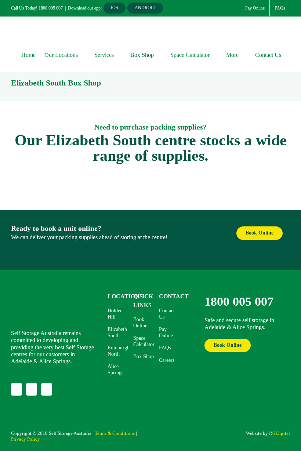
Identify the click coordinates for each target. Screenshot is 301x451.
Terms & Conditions (115, 433)
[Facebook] (16, 389)
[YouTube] (46, 389)
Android (145, 7)
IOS (114, 7)
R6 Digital (279, 433)
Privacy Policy (25, 439)
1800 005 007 (238, 301)
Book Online (259, 233)
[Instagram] (31, 389)
